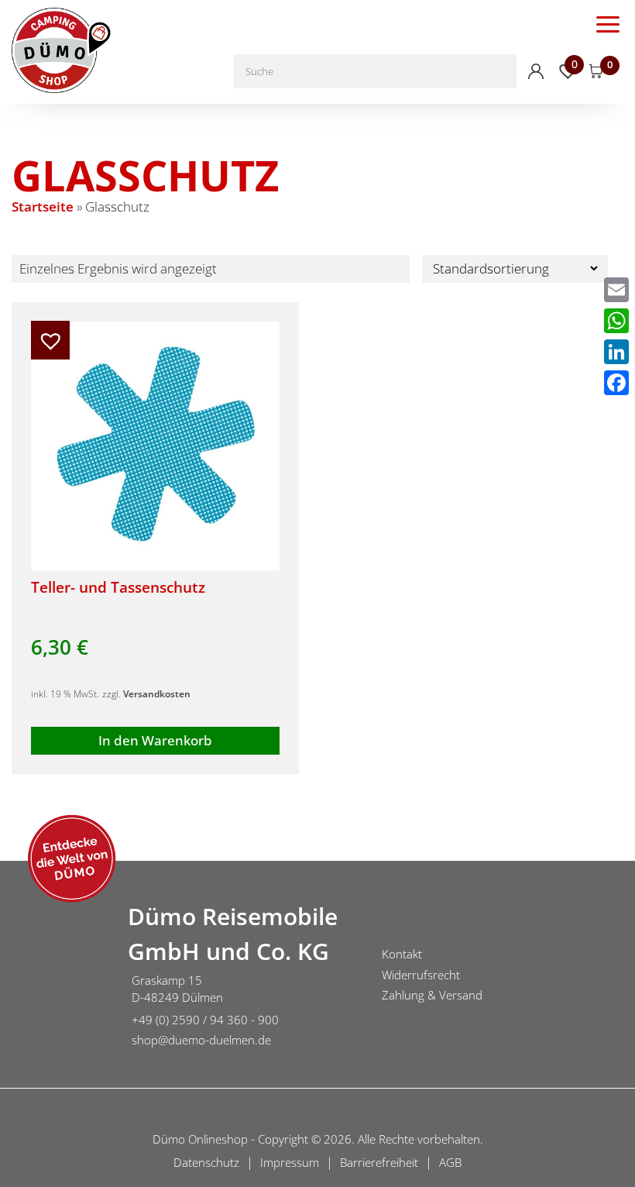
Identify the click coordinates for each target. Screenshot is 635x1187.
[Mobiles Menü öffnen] (607, 23)
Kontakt (402, 954)
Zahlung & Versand (432, 995)
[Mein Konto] (536, 71)
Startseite (43, 206)
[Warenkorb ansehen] (596, 71)
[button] (50, 340)
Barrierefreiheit (379, 1162)
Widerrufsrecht (421, 974)
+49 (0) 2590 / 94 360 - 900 (205, 1019)
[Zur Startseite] (58, 977)
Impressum (289, 1162)
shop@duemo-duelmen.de (201, 1040)
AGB (450, 1162)
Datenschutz (206, 1162)
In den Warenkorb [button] (155, 740)
